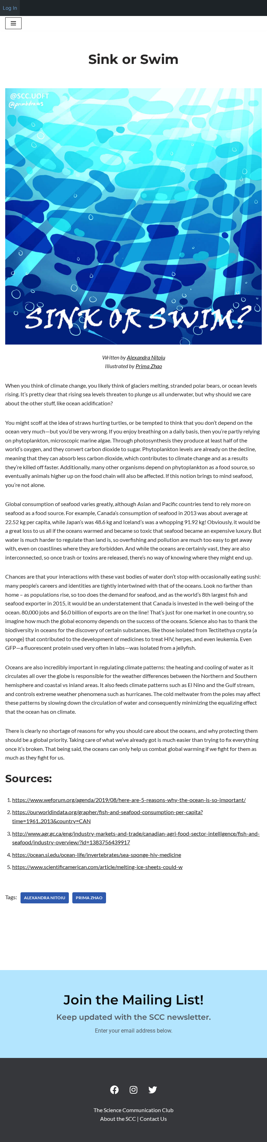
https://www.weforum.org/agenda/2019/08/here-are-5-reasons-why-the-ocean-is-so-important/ (129, 799)
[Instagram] (133, 1090)
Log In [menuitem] (10, 8)
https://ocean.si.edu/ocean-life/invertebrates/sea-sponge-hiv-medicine (96, 854)
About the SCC (118, 1118)
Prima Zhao (149, 366)
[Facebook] (114, 1090)
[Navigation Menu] (13, 23)
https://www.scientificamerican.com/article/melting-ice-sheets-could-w (97, 866)
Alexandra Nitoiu (146, 357)
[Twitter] (152, 1090)
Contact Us (153, 1118)
